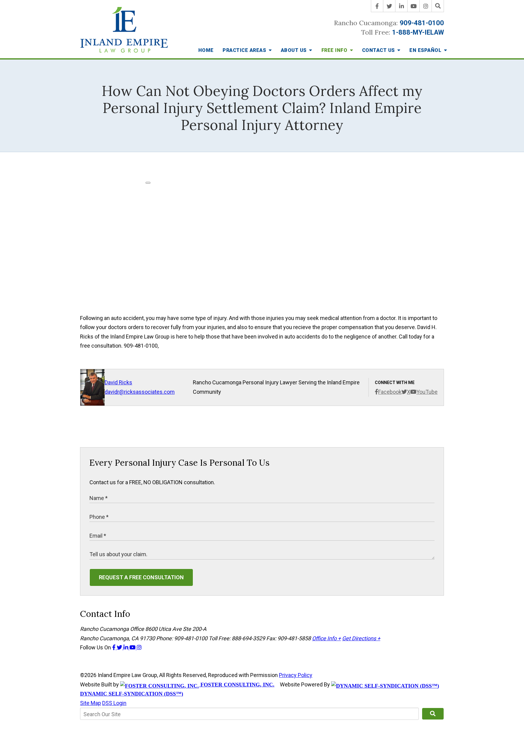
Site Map (90, 703)
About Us (294, 50)
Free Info (335, 50)
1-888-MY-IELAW (418, 32)
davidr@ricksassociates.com (140, 392)
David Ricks (118, 382)
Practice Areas (245, 50)
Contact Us (379, 50)
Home (206, 50)
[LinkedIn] (401, 6)
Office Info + (326, 638)
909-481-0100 (422, 23)
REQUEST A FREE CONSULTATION (141, 577)
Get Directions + (361, 638)
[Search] (438, 6)
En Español (426, 50)
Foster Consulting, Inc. (236, 685)
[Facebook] (377, 6)
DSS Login (114, 703)
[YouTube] (414, 6)
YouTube (427, 392)
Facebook (389, 392)
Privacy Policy (295, 675)
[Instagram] (426, 6)
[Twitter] (389, 6)
